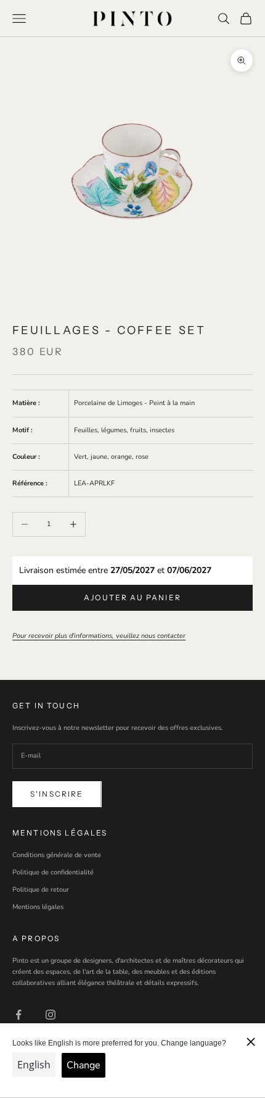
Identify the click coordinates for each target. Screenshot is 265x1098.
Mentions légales (37, 907)
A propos (36, 938)
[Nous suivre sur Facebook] (18, 1014)
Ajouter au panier (132, 597)
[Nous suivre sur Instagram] (50, 1014)
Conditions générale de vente (56, 855)
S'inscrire (57, 793)
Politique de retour (40, 889)
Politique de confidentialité (53, 872)
